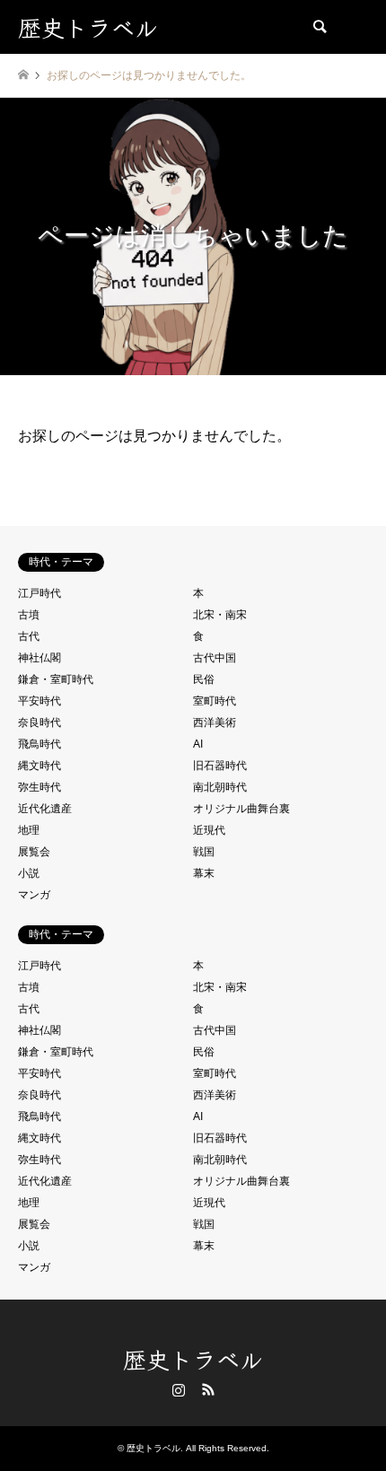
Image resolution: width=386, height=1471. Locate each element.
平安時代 (39, 701)
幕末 (204, 873)
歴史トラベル (193, 1358)
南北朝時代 (220, 787)
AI (198, 744)
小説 (28, 873)
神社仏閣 (39, 658)
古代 (28, 636)
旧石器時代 (220, 765)
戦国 (204, 851)
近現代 (209, 830)
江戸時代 (39, 593)
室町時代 (214, 701)
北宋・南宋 (220, 615)
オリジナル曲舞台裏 (241, 808)
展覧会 (34, 851)
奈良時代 (39, 722)
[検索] (319, 27)
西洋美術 (214, 722)
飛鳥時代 (39, 744)
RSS (208, 1389)
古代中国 (214, 658)
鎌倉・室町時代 (55, 679)
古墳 (28, 615)
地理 (28, 830)
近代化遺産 (45, 808)
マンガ (34, 895)
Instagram (178, 1389)
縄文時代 (39, 765)
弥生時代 (39, 787)
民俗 (204, 679)
